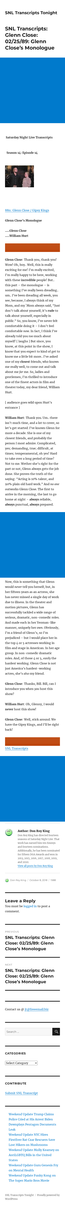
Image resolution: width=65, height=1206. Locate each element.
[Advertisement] (32, 90)
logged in (30, 906)
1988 (53, 880)
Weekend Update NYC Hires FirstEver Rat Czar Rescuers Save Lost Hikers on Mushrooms (32, 1140)
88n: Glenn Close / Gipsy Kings (27, 210)
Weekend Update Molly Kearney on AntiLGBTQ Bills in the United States (34, 1155)
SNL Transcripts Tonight (31, 12)
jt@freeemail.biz (37, 1009)
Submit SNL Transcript (21, 1093)
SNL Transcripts (16, 748)
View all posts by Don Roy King (35, 866)
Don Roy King (18, 880)
